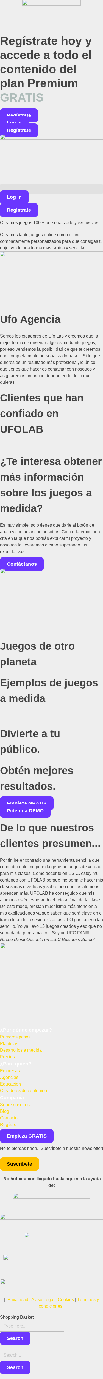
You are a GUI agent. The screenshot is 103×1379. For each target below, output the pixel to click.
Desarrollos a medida (21, 1050)
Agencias (9, 1077)
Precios (7, 1056)
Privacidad (17, 1299)
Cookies (66, 1299)
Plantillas (9, 1043)
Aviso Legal (42, 1299)
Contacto (9, 1118)
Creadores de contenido (23, 1090)
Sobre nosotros (15, 1104)
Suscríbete (19, 1164)
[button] (51, 189)
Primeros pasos (15, 1037)
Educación (10, 1084)
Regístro (8, 1124)
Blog (4, 1111)
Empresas (10, 1070)
